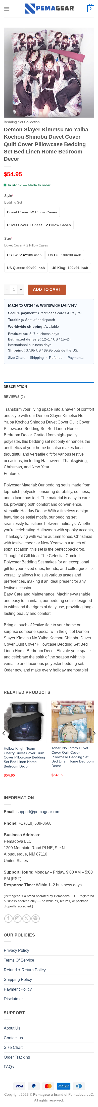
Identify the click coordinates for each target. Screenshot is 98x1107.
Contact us (13, 1038)
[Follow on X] (26, 918)
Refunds (55, 358)
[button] (7, 9)
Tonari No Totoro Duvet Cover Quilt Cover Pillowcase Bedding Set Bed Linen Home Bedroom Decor (73, 757)
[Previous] (4, 743)
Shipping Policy (18, 979)
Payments (75, 358)
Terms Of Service (19, 960)
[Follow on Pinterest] (35, 918)
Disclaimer (13, 999)
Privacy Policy (16, 950)
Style (8, 196)
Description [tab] (15, 387)
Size (8, 238)
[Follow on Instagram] (17, 918)
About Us (12, 1028)
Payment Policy (18, 989)
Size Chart (16, 358)
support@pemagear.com (38, 812)
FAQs (9, 1067)
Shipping (37, 358)
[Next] (94, 743)
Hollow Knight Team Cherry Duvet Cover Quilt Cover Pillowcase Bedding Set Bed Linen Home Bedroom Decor (24, 757)
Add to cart (47, 289)
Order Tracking (17, 1057)
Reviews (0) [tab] (14, 397)
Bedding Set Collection (22, 122)
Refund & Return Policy (25, 970)
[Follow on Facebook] (8, 918)
